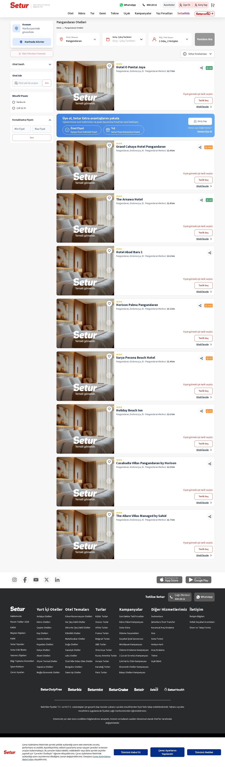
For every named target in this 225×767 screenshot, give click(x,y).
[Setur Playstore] (200, 582)
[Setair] (139, 689)
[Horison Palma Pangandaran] (85, 323)
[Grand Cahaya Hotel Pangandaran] (85, 165)
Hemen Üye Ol (204, 131)
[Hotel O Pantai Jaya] (85, 85)
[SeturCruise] (118, 689)
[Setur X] (47, 583)
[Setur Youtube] (37, 583)
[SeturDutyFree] (51, 689)
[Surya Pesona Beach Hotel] (85, 376)
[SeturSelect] (154, 689)
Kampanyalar (143, 13)
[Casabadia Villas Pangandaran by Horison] (85, 481)
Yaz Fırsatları (164, 13)
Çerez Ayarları (17, 672)
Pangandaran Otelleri (74, 28)
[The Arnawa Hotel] (85, 218)
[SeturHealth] (174, 689)
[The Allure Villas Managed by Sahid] (85, 534)
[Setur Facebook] (26, 583)
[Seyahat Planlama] (212, 5)
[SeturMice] (95, 689)
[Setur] (19, 5)
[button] (198, 54)
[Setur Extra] (205, 13)
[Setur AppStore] (171, 582)
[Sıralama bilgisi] (185, 54)
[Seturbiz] (75, 689)
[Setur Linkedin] (58, 583)
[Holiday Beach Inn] (85, 429)
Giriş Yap (202, 121)
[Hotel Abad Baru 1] (85, 270)
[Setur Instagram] (15, 583)
